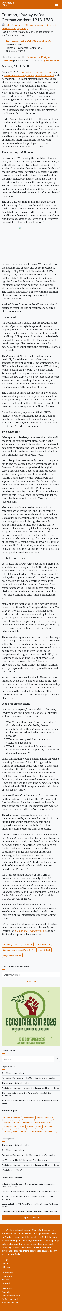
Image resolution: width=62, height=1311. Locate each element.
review (28, 944)
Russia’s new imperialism (13, 1073)
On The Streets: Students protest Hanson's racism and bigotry (30, 1191)
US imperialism (9, 1126)
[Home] (9, 4)
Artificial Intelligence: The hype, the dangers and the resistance (30, 1088)
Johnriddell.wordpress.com (36, 72)
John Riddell (44, 949)
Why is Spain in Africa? (12, 1170)
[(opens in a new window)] (31, 26)
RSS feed (6, 1266)
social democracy (43, 944)
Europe (6, 1131)
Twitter (5, 1279)
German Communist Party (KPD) (19, 949)
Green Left (7, 1292)
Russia (16, 1122)
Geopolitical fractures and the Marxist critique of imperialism (29, 1078)
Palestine (48, 1126)
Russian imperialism (11, 1117)
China (21, 1126)
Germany (7, 944)
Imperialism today (45, 1117)
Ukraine (6, 1122)
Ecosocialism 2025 (11, 1295)
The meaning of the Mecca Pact (16, 1083)
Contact (6, 1282)
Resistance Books (10, 1299)
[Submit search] (57, 1059)
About (5, 1263)
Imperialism (29, 1117)
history (18, 944)
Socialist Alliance (10, 1302)
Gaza (38, 1126)
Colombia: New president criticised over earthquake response (29, 1211)
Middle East (50, 1131)
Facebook (7, 1276)
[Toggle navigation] (56, 4)
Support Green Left (31, 1217)
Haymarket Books (12, 955)
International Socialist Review (29, 930)
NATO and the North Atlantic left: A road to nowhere (26, 1160)
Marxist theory (19, 1131)
